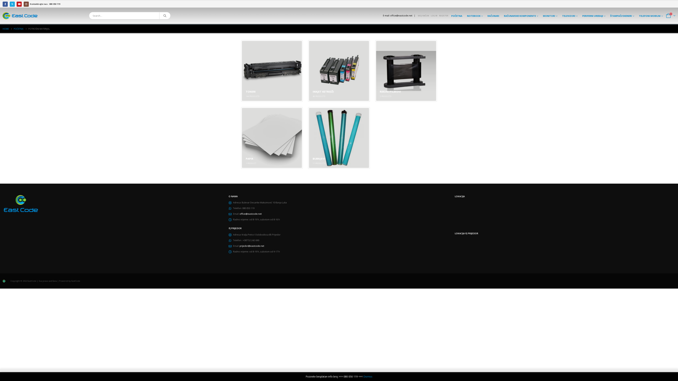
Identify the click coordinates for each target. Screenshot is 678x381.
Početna (456, 15)
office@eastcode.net (251, 213)
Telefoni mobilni (650, 15)
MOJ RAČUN (423, 15)
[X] (12, 4)
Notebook (473, 15)
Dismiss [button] (367, 376)
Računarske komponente (520, 15)
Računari (493, 15)
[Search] (164, 15)
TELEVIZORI (568, 15)
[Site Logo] (20, 15)
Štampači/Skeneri (621, 15)
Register (443, 15)
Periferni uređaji (592, 15)
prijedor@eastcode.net (252, 245)
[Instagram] (26, 4)
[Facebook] (5, 4)
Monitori (549, 15)
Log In (434, 15)
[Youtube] (19, 4)
